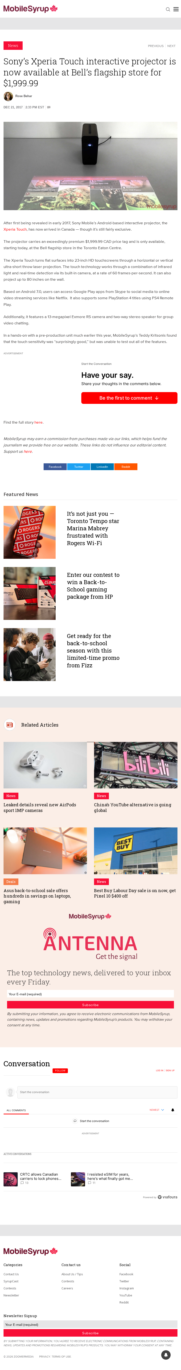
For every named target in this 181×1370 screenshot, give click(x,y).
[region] (90, 1130)
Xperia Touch (15, 229)
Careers (67, 1288)
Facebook (55, 467)
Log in (159, 1070)
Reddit (126, 467)
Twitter (78, 467)
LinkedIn (102, 467)
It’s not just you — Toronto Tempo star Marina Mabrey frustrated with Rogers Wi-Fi (93, 528)
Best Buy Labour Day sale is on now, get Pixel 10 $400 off (135, 893)
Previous (156, 45)
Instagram (126, 1288)
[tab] (16, 1110)
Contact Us (11, 1274)
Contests (10, 1288)
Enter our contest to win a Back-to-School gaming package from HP (93, 586)
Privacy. (45, 1356)
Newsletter (11, 1295)
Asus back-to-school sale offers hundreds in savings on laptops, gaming (37, 896)
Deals (11, 881)
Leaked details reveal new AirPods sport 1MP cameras (40, 807)
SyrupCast (11, 1281)
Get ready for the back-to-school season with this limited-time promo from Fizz (93, 650)
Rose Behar (23, 96)
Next (171, 45)
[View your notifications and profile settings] (172, 1110)
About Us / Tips (72, 1274)
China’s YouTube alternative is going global (132, 807)
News (13, 45)
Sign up (170, 1070)
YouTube (125, 1295)
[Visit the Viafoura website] (167, 1197)
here (38, 422)
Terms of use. (62, 1356)
